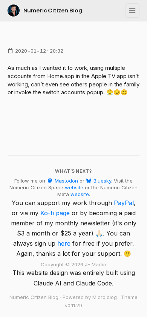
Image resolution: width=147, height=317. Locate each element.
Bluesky (101, 181)
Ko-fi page (55, 213)
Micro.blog (104, 297)
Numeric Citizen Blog (52, 10)
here (63, 243)
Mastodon (65, 181)
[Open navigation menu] (132, 10)
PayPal (124, 203)
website (74, 187)
